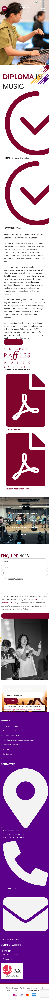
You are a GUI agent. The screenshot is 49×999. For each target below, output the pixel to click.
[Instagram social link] (5, 951)
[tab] (24, 506)
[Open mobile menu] (4, 8)
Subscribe (11, 701)
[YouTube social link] (9, 951)
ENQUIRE (42, 8)
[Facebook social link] (2, 951)
